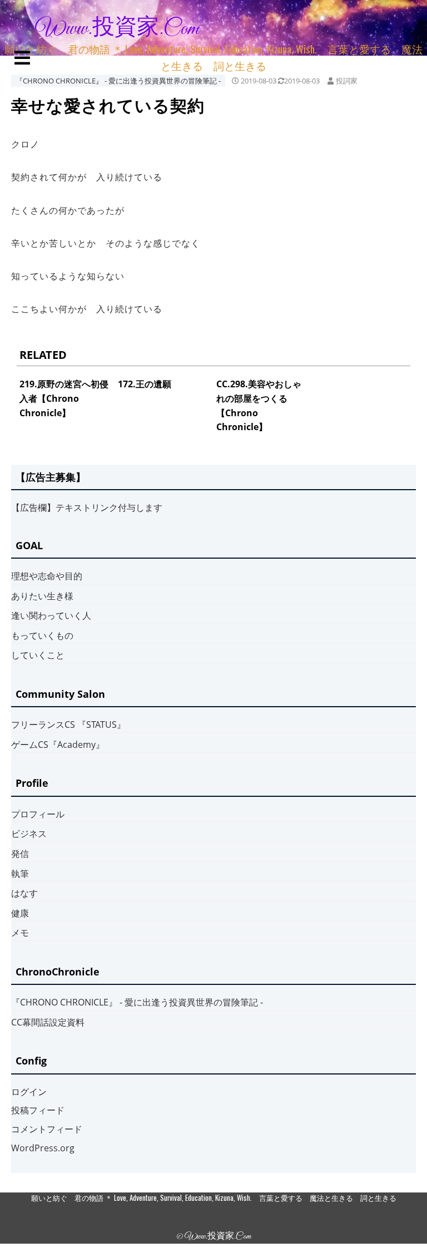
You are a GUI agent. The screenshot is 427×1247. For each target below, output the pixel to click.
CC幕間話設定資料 (48, 1022)
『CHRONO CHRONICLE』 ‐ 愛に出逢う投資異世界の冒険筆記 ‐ (118, 81)
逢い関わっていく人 (51, 615)
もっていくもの (42, 635)
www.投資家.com (117, 29)
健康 (20, 913)
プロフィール (37, 814)
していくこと (37, 655)
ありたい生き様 (42, 596)
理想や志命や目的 (46, 576)
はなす (24, 893)
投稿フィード (37, 1110)
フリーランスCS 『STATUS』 (68, 724)
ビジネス (29, 833)
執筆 (20, 874)
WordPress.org (43, 1148)
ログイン (29, 1092)
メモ (20, 932)
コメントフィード (46, 1129)
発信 (20, 853)
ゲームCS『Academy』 (58, 744)
